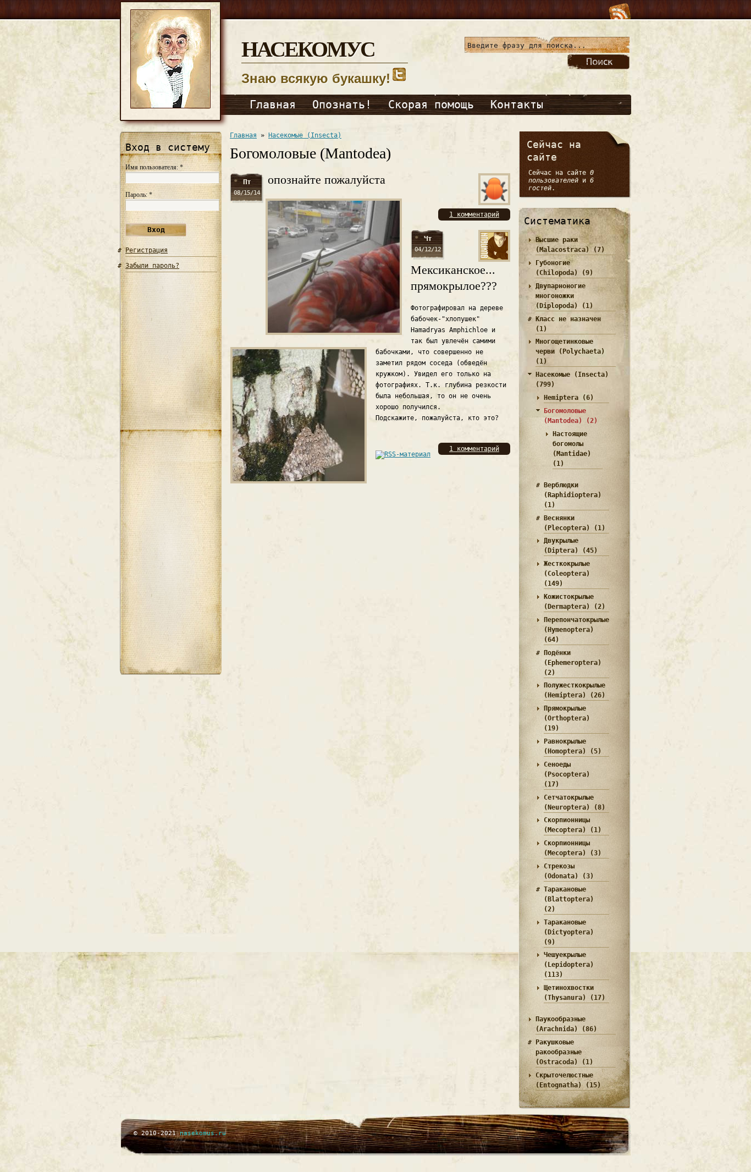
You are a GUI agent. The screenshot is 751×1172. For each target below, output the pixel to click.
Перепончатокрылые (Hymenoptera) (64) (576, 629)
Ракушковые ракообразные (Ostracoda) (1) (564, 1052)
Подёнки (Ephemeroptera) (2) (572, 662)
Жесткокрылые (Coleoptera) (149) (567, 573)
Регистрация (146, 250)
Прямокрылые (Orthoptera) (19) (567, 718)
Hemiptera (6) (569, 397)
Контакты (516, 104)
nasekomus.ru (203, 1133)
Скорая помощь (431, 104)
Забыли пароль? (152, 265)
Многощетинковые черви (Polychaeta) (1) (570, 351)
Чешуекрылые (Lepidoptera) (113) (569, 964)
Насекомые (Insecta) (304, 135)
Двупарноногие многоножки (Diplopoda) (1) (564, 296)
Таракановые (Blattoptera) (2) (569, 899)
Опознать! (342, 104)
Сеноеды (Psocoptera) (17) (567, 774)
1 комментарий (474, 214)
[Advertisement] (171, 475)
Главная (273, 104)
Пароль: (138, 195)
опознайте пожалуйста (326, 179)
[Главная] (175, 125)
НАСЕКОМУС (307, 48)
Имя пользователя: (154, 167)
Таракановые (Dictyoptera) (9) (569, 932)
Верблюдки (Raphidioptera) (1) (572, 495)
